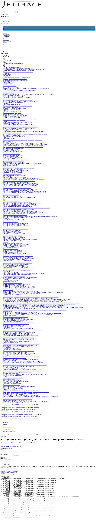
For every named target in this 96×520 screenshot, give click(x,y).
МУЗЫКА (5, 376)
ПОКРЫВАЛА (6, 340)
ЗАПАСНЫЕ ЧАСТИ (8, 176)
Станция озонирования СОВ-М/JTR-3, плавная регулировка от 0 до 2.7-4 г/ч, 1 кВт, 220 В (21, 414)
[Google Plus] (5, 436)
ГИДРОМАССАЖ (7, 130)
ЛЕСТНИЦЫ (6, 218)
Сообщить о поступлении (15, 446)
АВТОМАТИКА (7, 56)
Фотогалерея (6, 40)
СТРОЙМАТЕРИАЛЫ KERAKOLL (11, 367)
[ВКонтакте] (1, 436)
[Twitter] (2, 436)
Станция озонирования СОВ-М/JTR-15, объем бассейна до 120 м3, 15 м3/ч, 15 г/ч (19, 416)
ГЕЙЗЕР (5, 121)
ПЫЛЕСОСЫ (6, 355)
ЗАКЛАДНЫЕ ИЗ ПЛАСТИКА (10, 165)
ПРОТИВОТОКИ (7, 347)
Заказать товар (4, 446)
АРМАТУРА (6, 73)
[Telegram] (3, 30)
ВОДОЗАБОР (6, 103)
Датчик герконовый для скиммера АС (9, 472)
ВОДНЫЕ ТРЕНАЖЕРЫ (8, 99)
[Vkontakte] (3, 28)
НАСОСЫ (5, 242)
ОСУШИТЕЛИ (6, 279)
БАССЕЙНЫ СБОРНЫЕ (8, 93)
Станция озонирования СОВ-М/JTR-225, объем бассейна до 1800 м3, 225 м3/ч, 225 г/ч (20, 418)
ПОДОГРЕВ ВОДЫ (7, 327)
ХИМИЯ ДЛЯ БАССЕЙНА (9, 389)
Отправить (3, 457)
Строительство (6, 36)
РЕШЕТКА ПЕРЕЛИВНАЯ (9, 360)
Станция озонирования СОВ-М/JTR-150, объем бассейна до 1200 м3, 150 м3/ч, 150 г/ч (20, 407)
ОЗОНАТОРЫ (6, 271)
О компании (6, 34)
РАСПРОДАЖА (6, 55)
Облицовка (5, 37)
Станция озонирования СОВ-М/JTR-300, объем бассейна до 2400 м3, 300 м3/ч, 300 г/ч (20, 404)
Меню (4, 46)
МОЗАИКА (5, 226)
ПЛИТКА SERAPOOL (8, 290)
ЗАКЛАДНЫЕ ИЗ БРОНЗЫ (9, 142)
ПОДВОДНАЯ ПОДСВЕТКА (10, 315)
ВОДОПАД (5, 110)
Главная (5, 33)
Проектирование (7, 35)
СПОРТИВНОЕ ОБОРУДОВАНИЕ (11, 272)
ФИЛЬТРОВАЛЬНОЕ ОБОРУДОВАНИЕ (12, 378)
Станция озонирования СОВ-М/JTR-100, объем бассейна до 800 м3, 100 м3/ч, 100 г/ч (20, 409)
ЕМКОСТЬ (5, 137)
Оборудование (6, 38)
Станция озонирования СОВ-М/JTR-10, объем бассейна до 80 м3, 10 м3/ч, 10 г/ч (19, 411)
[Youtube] (3, 29)
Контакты (5, 42)
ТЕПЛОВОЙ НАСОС (8, 141)
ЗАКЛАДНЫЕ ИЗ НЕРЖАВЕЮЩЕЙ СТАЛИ (13, 148)
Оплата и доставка (7, 41)
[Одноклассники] (4, 436)
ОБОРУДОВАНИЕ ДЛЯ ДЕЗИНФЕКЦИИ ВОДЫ (14, 253)
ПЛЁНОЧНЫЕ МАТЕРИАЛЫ (10, 281)
